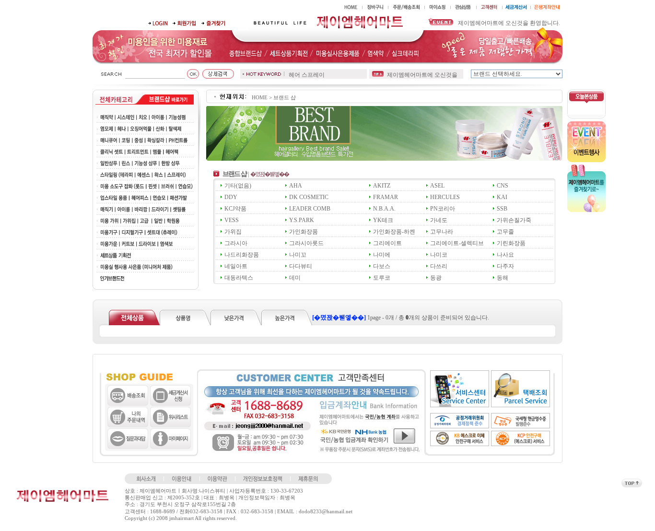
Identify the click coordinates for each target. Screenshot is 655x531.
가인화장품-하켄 (394, 231)
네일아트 (235, 266)
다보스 (381, 266)
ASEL (437, 185)
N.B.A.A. (384, 208)
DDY (230, 197)
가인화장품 (303, 231)
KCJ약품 (235, 208)
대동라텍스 (238, 277)
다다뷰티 (300, 266)
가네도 (438, 220)
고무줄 (505, 231)
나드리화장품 (241, 254)
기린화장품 (511, 243)
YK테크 (383, 220)
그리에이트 (387, 243)
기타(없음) (237, 185)
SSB (502, 208)
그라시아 (235, 243)
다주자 (505, 266)
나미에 (381, 254)
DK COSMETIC (308, 197)
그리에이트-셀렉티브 (457, 243)
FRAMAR (385, 197)
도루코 (381, 277)
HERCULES (445, 197)
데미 (295, 277)
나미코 (438, 254)
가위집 (233, 231)
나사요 (505, 254)
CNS (502, 185)
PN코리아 (442, 208)
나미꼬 (297, 254)
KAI (502, 197)
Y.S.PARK (301, 220)
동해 (502, 277)
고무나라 (441, 231)
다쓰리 (438, 266)
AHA (295, 185)
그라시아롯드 (306, 243)
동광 (436, 277)
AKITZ (381, 185)
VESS (231, 220)
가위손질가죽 (514, 220)
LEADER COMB (309, 208)
